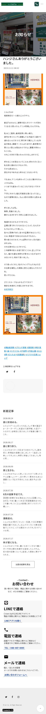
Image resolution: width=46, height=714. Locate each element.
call (36, 4)
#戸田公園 (31, 351)
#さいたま (12, 354)
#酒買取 (30, 347)
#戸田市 (23, 351)
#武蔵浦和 (20, 354)
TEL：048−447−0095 (14, 647)
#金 (8, 351)
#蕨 (5, 354)
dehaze (41, 4)
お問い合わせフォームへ (15, 674)
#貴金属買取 (9, 347)
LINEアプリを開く (12, 620)
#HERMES (8, 289)
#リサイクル (15, 351)
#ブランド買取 (20, 347)
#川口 (39, 351)
